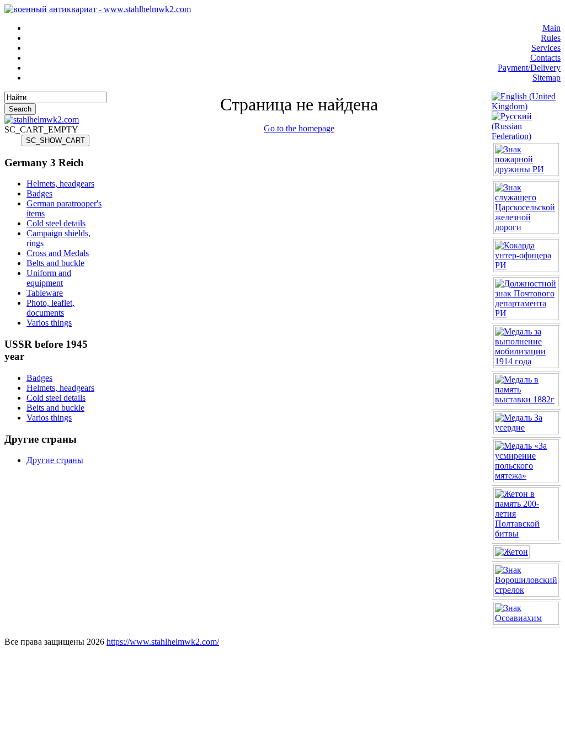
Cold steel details (56, 223)
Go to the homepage (299, 128)
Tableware (44, 293)
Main (551, 28)
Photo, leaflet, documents (50, 307)
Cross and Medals (57, 253)
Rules (551, 38)
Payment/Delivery (529, 67)
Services (546, 47)
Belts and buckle (55, 263)
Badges (39, 193)
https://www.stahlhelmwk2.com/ (162, 641)
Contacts (545, 57)
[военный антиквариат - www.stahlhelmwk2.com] (97, 9)
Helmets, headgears (60, 183)
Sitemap (546, 77)
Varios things (49, 322)
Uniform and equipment (48, 278)
